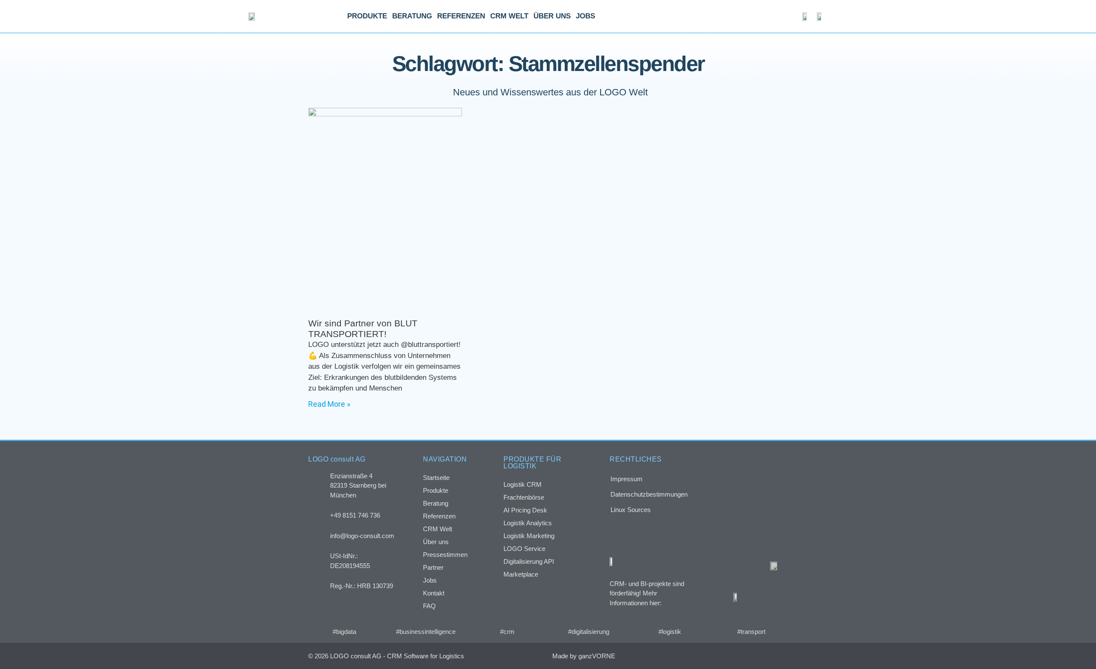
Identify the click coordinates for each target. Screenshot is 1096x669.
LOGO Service (524, 548)
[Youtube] (779, 656)
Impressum (627, 479)
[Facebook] (725, 656)
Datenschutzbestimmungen (649, 494)
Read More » (329, 404)
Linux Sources (631, 509)
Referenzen (461, 16)
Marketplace (520, 574)
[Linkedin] (761, 656)
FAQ (429, 606)
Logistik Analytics (527, 523)
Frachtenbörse (523, 497)
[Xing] (743, 656)
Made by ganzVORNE (583, 656)
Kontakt (433, 593)
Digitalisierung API (528, 561)
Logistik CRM (522, 484)
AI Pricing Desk (525, 510)
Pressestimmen (445, 554)
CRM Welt (509, 16)
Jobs (585, 16)
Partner (433, 567)
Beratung (412, 16)
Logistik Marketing (528, 535)
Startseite (436, 477)
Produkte (367, 16)
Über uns (552, 16)
